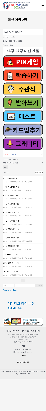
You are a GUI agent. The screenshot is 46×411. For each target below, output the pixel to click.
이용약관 (23, 355)
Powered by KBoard (10, 290)
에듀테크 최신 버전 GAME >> (21, 305)
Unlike (13, 154)
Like (6, 154)
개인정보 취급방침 (23, 362)
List (5, 167)
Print (40, 154)
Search (39, 285)
